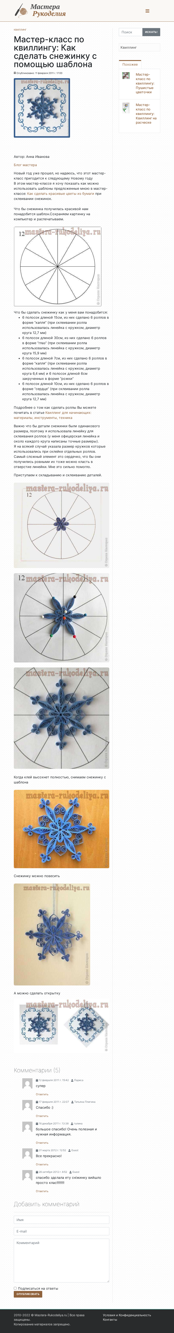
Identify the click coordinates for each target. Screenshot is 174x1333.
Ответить (42, 1094)
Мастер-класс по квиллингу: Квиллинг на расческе (146, 113)
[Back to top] (167, 1326)
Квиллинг (129, 47)
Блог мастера (25, 165)
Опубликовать (28, 1294)
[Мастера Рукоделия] (40, 10)
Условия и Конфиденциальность (127, 1315)
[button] (147, 11)
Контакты (110, 1319)
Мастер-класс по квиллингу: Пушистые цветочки (145, 83)
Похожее (130, 64)
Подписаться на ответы (38, 1288)
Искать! (151, 32)
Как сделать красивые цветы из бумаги (60, 193)
